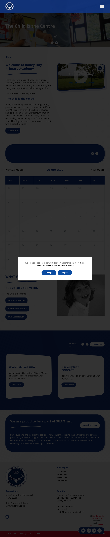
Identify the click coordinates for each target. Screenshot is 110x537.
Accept (49, 272)
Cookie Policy (67, 265)
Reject (65, 272)
